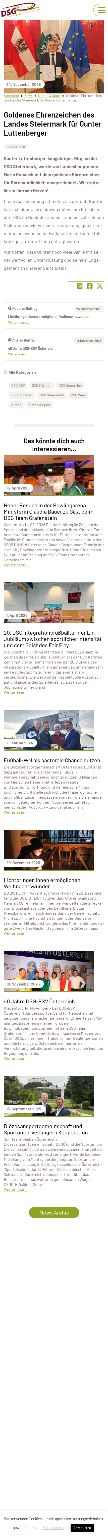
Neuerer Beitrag (24, 308)
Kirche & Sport (49, 95)
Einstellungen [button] (53, 1527)
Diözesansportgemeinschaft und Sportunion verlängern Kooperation (46, 1129)
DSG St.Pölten (22, 395)
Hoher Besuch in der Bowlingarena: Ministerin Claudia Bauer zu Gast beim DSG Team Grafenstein (48, 511)
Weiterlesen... (18, 354)
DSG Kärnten (41, 385)
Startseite (11, 95)
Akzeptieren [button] (82, 1528)
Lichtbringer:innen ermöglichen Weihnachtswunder (49, 316)
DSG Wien (78, 395)
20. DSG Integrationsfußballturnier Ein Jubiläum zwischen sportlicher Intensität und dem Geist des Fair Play (53, 638)
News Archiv (54, 1212)
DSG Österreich (70, 385)
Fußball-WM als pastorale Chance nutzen (52, 760)
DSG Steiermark (52, 395)
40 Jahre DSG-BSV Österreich (31, 348)
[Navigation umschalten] (101, 10)
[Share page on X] (99, 286)
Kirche (16, 405)
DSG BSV (18, 385)
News (28, 95)
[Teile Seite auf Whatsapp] (79, 286)
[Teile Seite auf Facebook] (89, 286)
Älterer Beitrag (23, 340)
